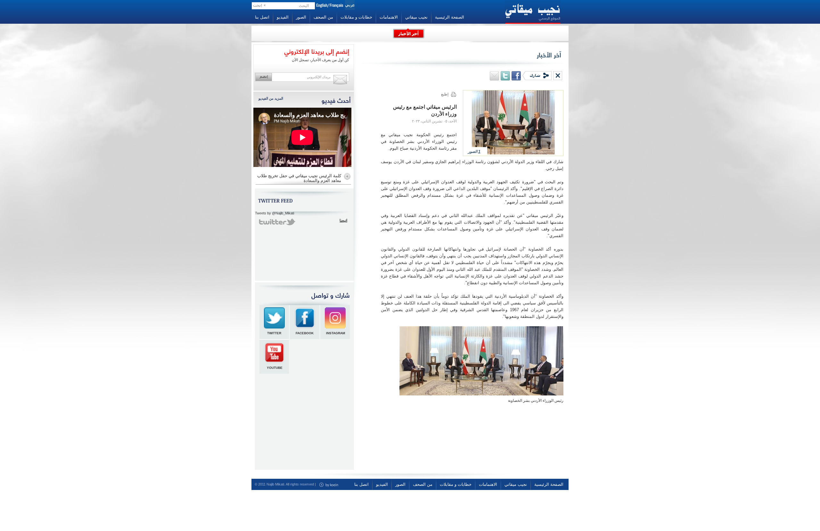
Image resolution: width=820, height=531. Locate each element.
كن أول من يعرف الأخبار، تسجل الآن (320, 60)
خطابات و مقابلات (356, 17)
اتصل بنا (262, 17)
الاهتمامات (389, 17)
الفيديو (283, 17)
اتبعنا (343, 220)
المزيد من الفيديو (270, 98)
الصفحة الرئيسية (449, 17)
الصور (301, 17)
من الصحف (323, 17)
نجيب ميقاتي (416, 17)
